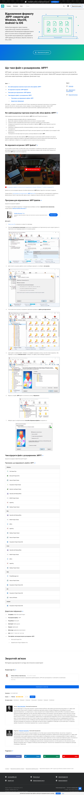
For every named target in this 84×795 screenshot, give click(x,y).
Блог (21, 6)
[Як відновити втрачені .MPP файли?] (37, 145)
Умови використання (60, 787)
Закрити (58, 793)
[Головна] (2, 6)
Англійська (16, 700)
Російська (40, 700)
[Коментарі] (15, 670)
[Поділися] (12, 751)
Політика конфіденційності (73, 787)
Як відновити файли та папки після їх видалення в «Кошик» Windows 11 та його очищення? (29, 187)
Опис (63, 793)
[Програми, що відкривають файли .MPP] (34, 463)
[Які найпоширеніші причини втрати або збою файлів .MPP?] (57, 113)
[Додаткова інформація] (22, 611)
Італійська (51, 700)
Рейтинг (13, 696)
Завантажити (53, 214)
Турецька (46, 700)
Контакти (15, 6)
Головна (9, 6)
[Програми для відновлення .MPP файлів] (41, 200)
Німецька (22, 700)
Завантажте (11, 224)
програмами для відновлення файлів (23, 193)
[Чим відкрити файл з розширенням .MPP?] (42, 455)
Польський (33, 700)
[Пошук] (64, 6)
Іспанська (28, 700)
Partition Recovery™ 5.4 (19, 213)
